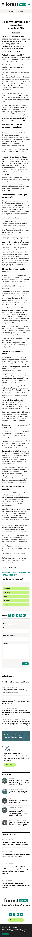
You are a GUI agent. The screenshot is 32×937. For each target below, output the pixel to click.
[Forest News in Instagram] (18, 914)
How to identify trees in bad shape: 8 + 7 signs (18, 801)
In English (12, 11)
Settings (22, 931)
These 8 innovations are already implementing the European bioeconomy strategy (16, 885)
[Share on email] (24, 615)
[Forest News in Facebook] (14, 914)
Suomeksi (20, 11)
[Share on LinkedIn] (17, 615)
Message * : (6, 643)
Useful (5, 596)
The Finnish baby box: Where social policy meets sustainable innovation (16, 856)
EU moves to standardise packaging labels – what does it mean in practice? (15, 843)
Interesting (7, 592)
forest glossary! (17, 737)
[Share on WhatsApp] (20, 615)
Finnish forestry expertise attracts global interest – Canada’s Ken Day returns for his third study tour (16, 701)
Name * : (5, 628)
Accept (5, 934)
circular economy (10, 575)
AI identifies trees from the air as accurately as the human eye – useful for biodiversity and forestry (15, 691)
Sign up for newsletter (16, 920)
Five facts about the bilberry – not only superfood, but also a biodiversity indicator (19, 782)
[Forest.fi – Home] (16, 900)
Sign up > (9, 765)
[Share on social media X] (13, 615)
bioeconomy (16, 32)
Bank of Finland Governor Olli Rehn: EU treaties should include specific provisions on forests (16, 712)
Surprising (7, 588)
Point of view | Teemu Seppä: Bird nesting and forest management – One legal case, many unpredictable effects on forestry (16, 723)
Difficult (6, 604)
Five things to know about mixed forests (15, 682)
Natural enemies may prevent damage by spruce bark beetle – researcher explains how (19, 824)
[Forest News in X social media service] (10, 914)
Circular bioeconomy (21, 573)
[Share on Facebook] (9, 615)
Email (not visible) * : (9, 635)
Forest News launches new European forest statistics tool (19, 792)
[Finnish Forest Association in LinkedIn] (21, 914)
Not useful (7, 600)
